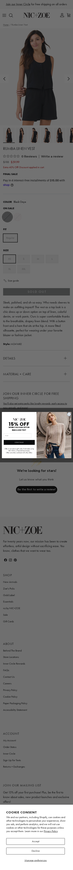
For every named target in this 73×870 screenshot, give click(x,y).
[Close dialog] (68, 414)
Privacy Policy (51, 831)
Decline (36, 851)
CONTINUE (19, 442)
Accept (35, 841)
